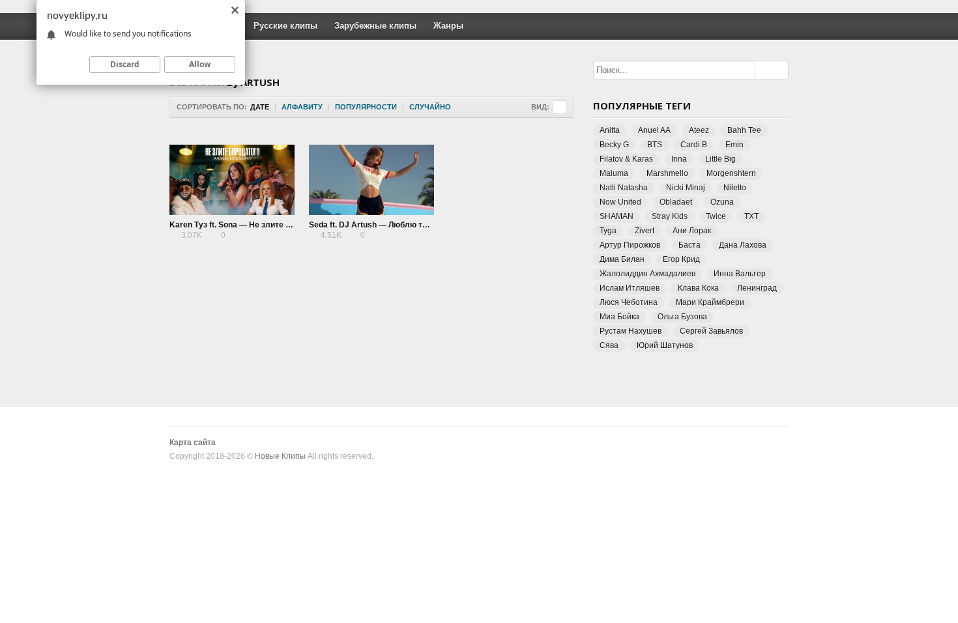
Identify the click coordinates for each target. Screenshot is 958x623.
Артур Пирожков (630, 245)
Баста (689, 245)
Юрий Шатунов (665, 345)
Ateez (699, 130)
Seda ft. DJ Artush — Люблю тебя (372, 224)
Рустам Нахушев (630, 331)
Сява (609, 345)
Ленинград (757, 288)
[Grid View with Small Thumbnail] (559, 107)
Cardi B (693, 144)
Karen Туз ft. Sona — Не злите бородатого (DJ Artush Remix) (285, 224)
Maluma (614, 173)
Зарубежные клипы (375, 26)
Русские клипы (285, 26)
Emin (734, 144)
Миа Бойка (619, 316)
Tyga (608, 230)
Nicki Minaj (685, 187)
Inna (679, 159)
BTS (654, 144)
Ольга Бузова (682, 316)
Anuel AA (654, 130)
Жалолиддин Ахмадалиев (647, 273)
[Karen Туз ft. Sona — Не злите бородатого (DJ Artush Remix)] (232, 180)
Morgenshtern (731, 173)
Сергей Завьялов (711, 331)
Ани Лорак (692, 230)
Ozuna (722, 202)
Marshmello (667, 173)
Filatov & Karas (626, 159)
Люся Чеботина (629, 302)
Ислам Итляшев (630, 288)
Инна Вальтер (740, 273)
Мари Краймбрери (710, 302)
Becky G (614, 144)
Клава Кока (698, 288)
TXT (751, 216)
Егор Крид (681, 259)
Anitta (610, 130)
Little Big (720, 159)
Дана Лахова (742, 245)
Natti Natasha (624, 187)
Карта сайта (192, 442)
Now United (620, 202)
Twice (716, 216)
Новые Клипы (280, 456)
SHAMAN (616, 216)
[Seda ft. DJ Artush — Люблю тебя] (371, 180)
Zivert (644, 230)
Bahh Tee (744, 130)
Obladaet (676, 202)
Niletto (734, 187)
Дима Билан (622, 259)
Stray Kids (670, 216)
